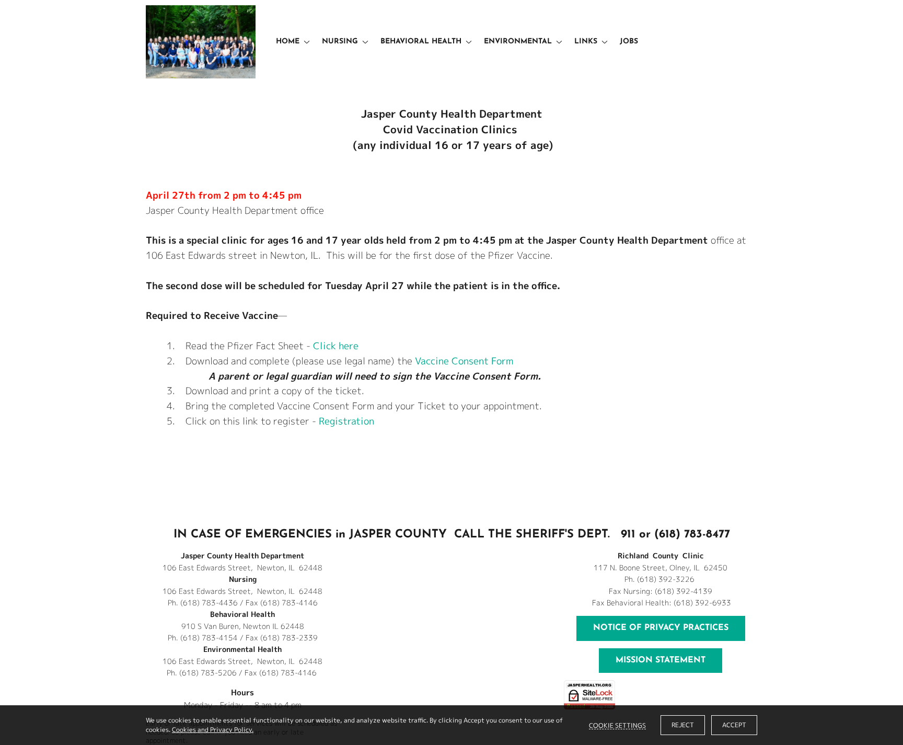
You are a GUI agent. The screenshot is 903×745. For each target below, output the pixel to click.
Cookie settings (617, 725)
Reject (683, 724)
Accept (734, 724)
